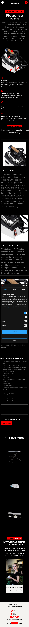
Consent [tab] (5, 289)
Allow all (14, 331)
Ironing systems (14, 11)
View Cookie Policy (10, 307)
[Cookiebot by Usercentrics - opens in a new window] (21, 285)
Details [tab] (14, 289)
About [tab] (23, 289)
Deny (14, 340)
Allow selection (14, 336)
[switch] (25, 317)
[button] (14, 598)
